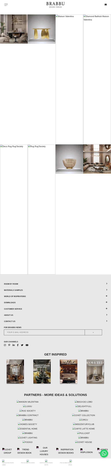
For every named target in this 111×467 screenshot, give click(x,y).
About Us (8, 315)
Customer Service (13, 309)
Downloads (10, 303)
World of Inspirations (15, 296)
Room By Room (11, 284)
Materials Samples (13, 290)
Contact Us (9, 321)
